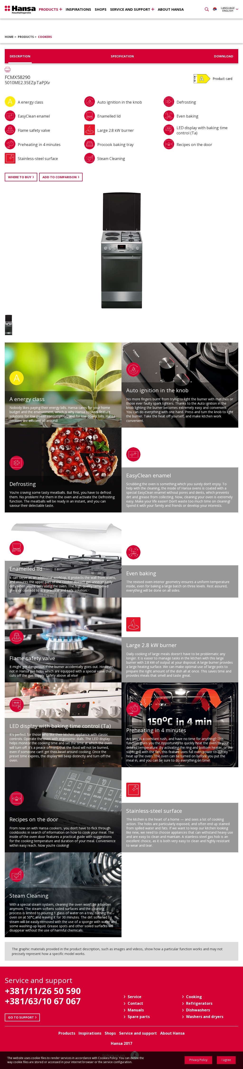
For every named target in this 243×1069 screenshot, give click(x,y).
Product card (222, 78)
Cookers (45, 37)
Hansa (20, 10)
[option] (20, 325)
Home (9, 37)
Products (26, 37)
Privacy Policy (198, 1060)
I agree (226, 1060)
